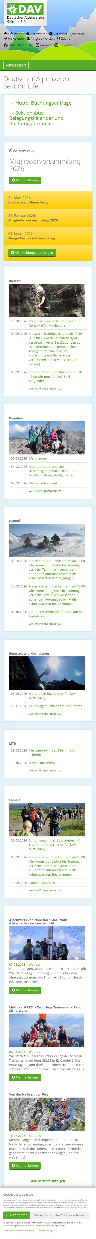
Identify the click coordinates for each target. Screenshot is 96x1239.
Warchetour (37, 458)
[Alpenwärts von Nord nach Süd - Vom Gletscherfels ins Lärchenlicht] (47, 942)
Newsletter (15, 38)
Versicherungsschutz (68, 33)
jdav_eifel (65, 45)
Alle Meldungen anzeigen (33, 253)
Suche (65, 38)
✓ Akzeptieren (16, 1215)
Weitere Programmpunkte (45, 388)
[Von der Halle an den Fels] (47, 1114)
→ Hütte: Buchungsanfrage (40, 103)
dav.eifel (45, 45)
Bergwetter (38, 33)
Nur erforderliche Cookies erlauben (60, 1215)
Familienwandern (42, 883)
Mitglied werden (42, 38)
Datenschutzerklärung (25, 1230)
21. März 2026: (28, 200)
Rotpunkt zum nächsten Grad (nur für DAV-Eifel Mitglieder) (54, 323)
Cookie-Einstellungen (45, 1230)
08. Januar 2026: (31, 236)
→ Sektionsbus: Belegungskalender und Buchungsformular (36, 118)
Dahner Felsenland (43, 483)
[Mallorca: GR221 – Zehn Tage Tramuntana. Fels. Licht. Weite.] (47, 1030)
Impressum (9, 1230)
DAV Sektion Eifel (20, 45)
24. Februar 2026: (33, 218)
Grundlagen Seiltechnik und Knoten (55, 706)
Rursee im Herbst (42, 763)
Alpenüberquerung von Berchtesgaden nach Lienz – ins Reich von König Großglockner (52, 470)
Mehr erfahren (26, 180)
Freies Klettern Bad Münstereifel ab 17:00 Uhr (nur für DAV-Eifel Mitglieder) (55, 376)
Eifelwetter (15, 33)
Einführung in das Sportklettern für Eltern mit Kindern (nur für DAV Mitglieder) (55, 844)
